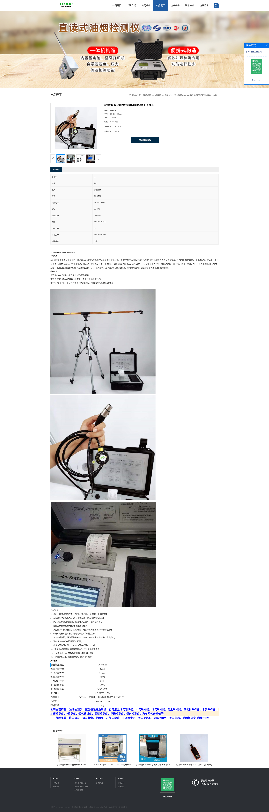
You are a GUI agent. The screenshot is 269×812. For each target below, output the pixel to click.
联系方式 (189, 5)
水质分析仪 (168, 95)
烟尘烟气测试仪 (80, 783)
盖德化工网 (113, 807)
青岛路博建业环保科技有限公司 (83, 807)
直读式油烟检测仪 (81, 787)
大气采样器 (78, 790)
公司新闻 (99, 783)
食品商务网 (123, 807)
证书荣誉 (175, 5)
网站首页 (147, 95)
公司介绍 (131, 5)
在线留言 (204, 5)
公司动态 (146, 5)
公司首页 (116, 5)
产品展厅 (160, 5)
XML (98, 807)
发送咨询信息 (145, 140)
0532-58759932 (210, 784)
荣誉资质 (56, 787)
